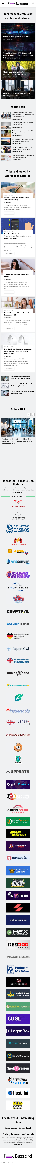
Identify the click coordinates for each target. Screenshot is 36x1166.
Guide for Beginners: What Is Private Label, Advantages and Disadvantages (23, 157)
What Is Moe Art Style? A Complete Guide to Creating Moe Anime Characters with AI (16, 74)
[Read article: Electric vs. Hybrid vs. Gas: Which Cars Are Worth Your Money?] (6, 149)
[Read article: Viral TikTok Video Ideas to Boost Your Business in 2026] (18, 305)
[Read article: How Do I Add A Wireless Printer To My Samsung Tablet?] (5, 386)
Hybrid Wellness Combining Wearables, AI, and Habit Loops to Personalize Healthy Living (17, 351)
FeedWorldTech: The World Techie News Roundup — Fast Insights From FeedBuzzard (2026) (23, 115)
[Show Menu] (2, 3)
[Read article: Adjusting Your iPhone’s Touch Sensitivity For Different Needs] (5, 378)
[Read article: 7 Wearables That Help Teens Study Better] (18, 267)
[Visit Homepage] (18, 3)
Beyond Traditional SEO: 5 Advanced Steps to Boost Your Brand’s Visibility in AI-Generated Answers (18, 55)
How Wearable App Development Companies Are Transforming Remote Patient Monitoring (17, 236)
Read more (10, 213)
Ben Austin (8, 202)
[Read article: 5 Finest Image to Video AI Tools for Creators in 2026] (6, 125)
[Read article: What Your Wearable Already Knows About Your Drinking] (18, 190)
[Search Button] (33, 3)
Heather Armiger (17, 119)
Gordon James (9, 241)
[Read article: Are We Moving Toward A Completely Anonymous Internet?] (6, 133)
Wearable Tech (8, 195)
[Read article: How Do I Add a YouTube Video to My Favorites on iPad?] (5, 393)
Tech (4, 33)
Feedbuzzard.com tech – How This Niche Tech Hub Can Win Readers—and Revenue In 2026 (17, 441)
